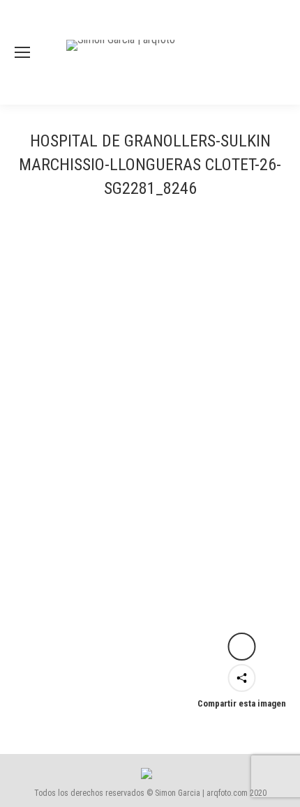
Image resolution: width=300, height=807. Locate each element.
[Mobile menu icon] (22, 52)
